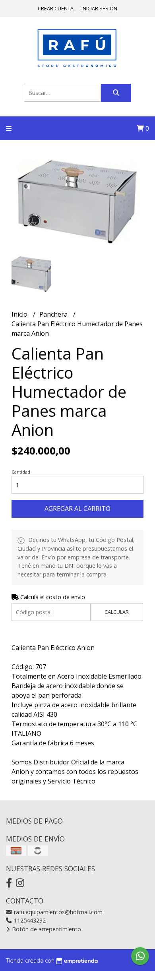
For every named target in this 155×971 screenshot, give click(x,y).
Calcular (117, 611)
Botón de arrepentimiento (45, 929)
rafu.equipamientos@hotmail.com (57, 912)
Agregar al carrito (77, 508)
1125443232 (29, 920)
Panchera (54, 314)
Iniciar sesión (99, 8)
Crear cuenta (56, 8)
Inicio (20, 314)
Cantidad (21, 472)
